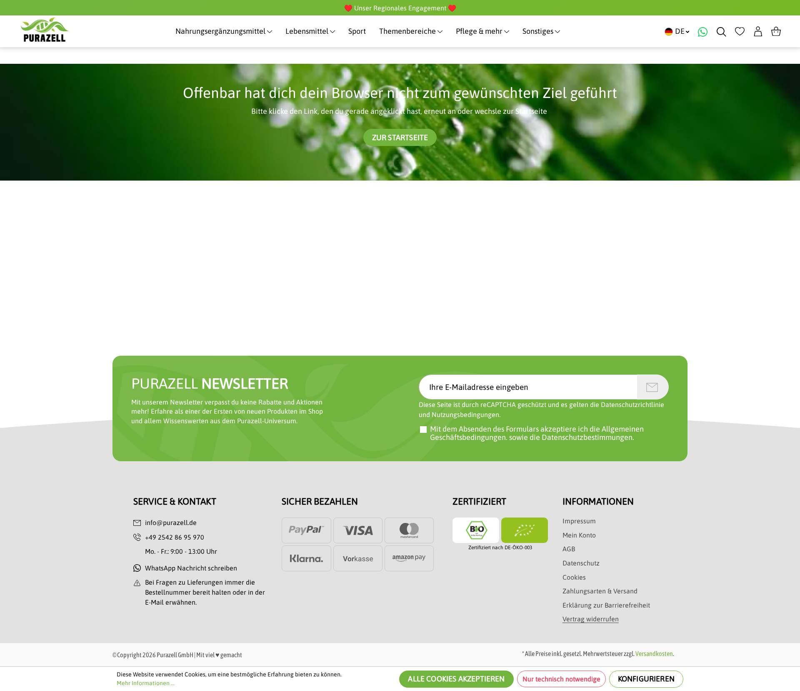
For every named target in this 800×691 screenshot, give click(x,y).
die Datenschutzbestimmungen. (582, 437)
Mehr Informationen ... (146, 683)
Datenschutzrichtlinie (632, 404)
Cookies (574, 577)
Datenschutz (581, 563)
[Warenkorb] (776, 31)
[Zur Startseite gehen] (45, 30)
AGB (568, 549)
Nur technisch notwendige (561, 679)
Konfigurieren (646, 678)
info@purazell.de (171, 522)
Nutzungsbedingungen (465, 414)
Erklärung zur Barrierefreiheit (606, 605)
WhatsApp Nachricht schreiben (191, 568)
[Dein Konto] (758, 31)
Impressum (579, 521)
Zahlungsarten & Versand (600, 591)
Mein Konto (579, 535)
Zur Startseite (400, 137)
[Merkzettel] (740, 31)
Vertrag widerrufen (590, 619)
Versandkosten (654, 653)
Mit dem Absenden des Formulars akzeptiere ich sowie (537, 433)
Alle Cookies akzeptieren (456, 678)
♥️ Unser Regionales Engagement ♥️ (400, 8)
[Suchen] (721, 31)
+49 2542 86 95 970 (174, 537)
